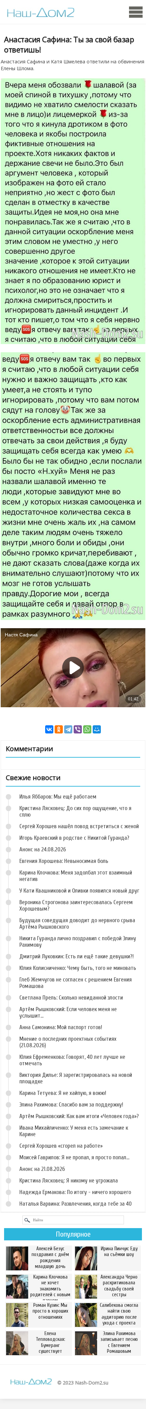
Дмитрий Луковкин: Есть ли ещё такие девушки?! (76, 956)
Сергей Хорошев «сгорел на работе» (61, 1146)
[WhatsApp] (87, 729)
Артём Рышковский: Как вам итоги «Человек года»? (79, 1116)
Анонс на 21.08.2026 (42, 1169)
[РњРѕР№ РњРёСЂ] (97, 729)
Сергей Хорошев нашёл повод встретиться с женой (79, 826)
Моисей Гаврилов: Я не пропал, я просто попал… (74, 1157)
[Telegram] (68, 729)
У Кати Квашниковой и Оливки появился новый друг (79, 890)
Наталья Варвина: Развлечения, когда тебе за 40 (75, 1204)
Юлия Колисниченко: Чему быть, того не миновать (77, 968)
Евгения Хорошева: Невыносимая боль (63, 861)
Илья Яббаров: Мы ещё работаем (57, 796)
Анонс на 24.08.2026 (42, 849)
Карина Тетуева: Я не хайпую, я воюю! (62, 1093)
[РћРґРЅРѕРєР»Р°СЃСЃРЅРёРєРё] (59, 729)
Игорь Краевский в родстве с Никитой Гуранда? (74, 838)
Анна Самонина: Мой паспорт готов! (60, 1027)
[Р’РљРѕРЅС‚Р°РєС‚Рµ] (49, 729)
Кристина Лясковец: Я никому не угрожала (68, 1180)
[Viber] (78, 729)
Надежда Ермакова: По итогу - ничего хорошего (75, 1192)
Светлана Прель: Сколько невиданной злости (71, 997)
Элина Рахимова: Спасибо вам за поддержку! (71, 1104)
